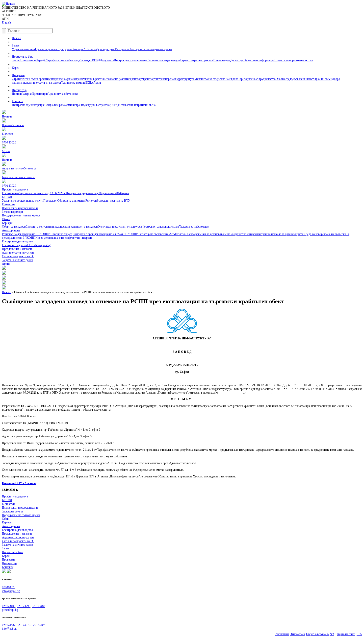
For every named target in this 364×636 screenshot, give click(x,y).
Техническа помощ (73, 82)
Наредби (41, 60)
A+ (332, 634)
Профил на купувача (15, 496)
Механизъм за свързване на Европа (216, 79)
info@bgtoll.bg (11, 591)
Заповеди (74, 60)
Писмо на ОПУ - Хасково (19, 483)
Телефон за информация (194, 226)
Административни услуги (18, 537)
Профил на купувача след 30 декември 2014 (93, 193)
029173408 (8, 606)
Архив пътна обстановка (63, 93)
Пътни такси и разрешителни (20, 507)
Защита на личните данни (17, 544)
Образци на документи (71, 200)
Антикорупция (11, 526)
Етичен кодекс (221, 60)
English (6, 22)
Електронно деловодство (17, 530)
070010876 (8, 587)
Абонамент (282, 634)
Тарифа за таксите (57, 60)
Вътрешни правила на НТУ (113, 200)
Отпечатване (297, 634)
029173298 (23, 606)
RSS (359, 634)
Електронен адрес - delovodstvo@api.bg (26, 245)
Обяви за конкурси (14, 226)
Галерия (27, 93)
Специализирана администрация (64, 105)
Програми (18, 75)
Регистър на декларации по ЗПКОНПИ (26, 234)
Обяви (6, 518)
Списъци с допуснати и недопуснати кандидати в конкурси (62, 226)
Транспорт (136, 79)
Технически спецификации (163, 60)
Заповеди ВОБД (90, 60)
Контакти (17, 101)
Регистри (91, 200)
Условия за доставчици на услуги (22, 200)
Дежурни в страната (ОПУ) (101, 105)
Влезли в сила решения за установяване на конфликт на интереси (217, 234)
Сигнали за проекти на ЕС (18, 541)
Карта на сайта (346, 634)
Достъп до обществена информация (252, 60)
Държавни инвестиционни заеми (312, 79)
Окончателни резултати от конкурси (120, 226)
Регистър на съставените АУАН (157, 234)
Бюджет (184, 60)
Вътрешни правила (201, 60)
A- (327, 634)
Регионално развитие (117, 79)
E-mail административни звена (137, 105)
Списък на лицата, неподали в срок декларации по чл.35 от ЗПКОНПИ (94, 234)
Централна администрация (28, 105)
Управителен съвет (23, 49)
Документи (107, 60)
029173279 (23, 625)
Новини (17, 93)
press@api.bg (10, 610)
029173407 (38, 625)
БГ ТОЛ (7, 500)
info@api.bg (9, 628)
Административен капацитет (43, 82)
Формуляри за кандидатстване (160, 226)
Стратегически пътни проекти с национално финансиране (47, 79)
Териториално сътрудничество (257, 79)
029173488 (38, 606)
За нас (15, 45)
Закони (16, 60)
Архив (97, 82)
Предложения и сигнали (17, 533)
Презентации (40, 93)
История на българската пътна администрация (143, 49)
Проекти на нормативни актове (293, 60)
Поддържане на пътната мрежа (21, 515)
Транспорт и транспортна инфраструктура (168, 79)
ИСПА (89, 82)
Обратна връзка (316, 634)
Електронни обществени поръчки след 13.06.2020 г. (34, 193)
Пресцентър (19, 90)
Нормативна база (22, 56)
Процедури (50, 200)
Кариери (7, 522)
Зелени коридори (12, 511)
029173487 (8, 625)
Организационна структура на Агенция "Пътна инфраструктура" (75, 49)
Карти (15, 68)
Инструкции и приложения (130, 60)
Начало (16, 38)
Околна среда (284, 79)
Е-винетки (8, 504)
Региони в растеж (93, 79)
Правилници (28, 60)
